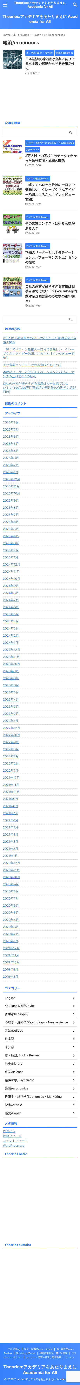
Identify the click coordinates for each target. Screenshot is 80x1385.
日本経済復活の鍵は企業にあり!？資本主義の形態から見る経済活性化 (50, 63)
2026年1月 (10, 472)
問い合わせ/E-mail (26, 1353)
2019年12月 (11, 948)
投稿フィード (12, 1136)
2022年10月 (11, 735)
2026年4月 (11, 451)
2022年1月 (10, 770)
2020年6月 (11, 905)
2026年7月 (11, 429)
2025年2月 (11, 550)
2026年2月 (11, 465)
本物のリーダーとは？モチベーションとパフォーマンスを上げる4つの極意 (51, 257)
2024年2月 (11, 635)
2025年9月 (11, 500)
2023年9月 (11, 671)
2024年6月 (11, 607)
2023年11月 (11, 657)
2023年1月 (10, 721)
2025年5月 (11, 529)
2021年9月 (10, 799)
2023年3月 (11, 706)
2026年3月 (11, 458)
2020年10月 (11, 877)
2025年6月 (11, 522)
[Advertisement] (40, 1199)
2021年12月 (11, 777)
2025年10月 (11, 493)
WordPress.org (13, 1145)
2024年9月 (11, 586)
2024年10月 (11, 579)
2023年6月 (11, 685)
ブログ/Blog (14, 1349)
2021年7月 (10, 813)
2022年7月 (11, 756)
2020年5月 (11, 912)
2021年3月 (10, 841)
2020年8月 (11, 891)
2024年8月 (11, 593)
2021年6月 (10, 820)
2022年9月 (11, 742)
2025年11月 (11, 486)
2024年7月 (11, 600)
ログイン (9, 1131)
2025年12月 (11, 479)
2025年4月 (11, 536)
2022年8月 (11, 749)
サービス (70, 1357)
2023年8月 (11, 678)
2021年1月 (10, 856)
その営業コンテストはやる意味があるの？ (32, 365)
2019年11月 (11, 955)
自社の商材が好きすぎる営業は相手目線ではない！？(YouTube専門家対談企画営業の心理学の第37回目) (39, 387)
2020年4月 (11, 920)
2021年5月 (10, 827)
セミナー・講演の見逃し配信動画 (43, 1357)
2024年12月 (11, 564)
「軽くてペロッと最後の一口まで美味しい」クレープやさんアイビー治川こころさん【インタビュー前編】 (38, 353)
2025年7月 (11, 515)
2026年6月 (11, 436)
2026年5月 (11, 444)
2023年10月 (11, 664)
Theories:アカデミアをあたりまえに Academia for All (40, 4)
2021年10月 (11, 792)
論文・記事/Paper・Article (38, 1349)
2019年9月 (10, 969)
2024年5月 (11, 614)
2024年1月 (10, 642)
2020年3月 (11, 927)
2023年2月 (11, 714)
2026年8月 (11, 422)
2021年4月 (10, 834)
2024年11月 (11, 571)
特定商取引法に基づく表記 (54, 1353)
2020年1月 (10, 941)
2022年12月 (11, 728)
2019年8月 (10, 976)
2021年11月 (11, 785)
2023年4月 (11, 699)
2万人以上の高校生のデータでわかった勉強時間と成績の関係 (39, 340)
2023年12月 (11, 650)
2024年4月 (11, 621)
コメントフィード (15, 1141)
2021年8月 (10, 806)
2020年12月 (11, 863)
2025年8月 (11, 507)
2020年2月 (11, 934)
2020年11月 (11, 870)
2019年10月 (11, 962)
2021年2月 (10, 849)
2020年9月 (11, 884)
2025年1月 (10, 557)
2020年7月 (11, 898)
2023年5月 (11, 692)
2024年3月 (11, 628)
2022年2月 (11, 763)
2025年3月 (11, 543)
